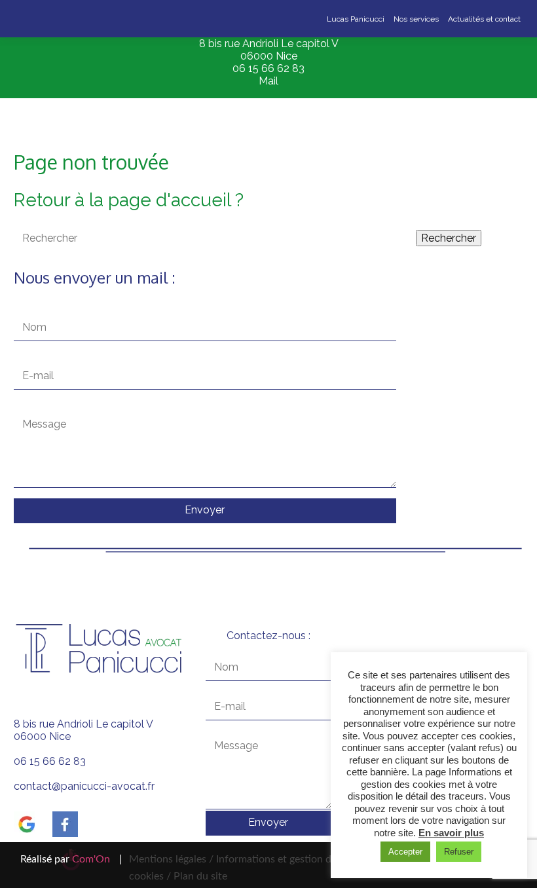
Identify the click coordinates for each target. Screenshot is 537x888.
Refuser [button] (458, 852)
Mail (268, 81)
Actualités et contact (484, 19)
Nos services (416, 19)
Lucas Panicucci (355, 19)
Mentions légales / (171, 859)
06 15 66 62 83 (268, 68)
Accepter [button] (405, 852)
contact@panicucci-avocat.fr (84, 786)
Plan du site (199, 876)
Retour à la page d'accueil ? (129, 200)
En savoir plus (451, 832)
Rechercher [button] (448, 238)
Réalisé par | (71, 859)
